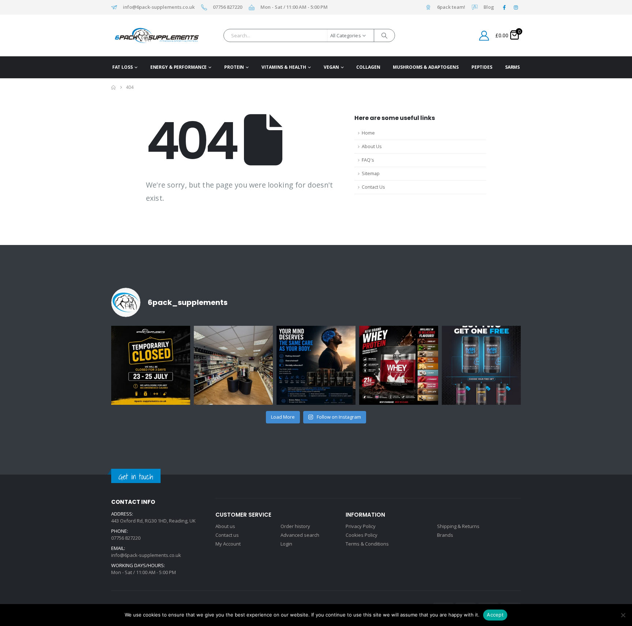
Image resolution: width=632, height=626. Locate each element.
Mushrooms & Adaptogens (425, 67)
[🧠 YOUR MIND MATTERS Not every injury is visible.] (316, 365)
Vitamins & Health (284, 67)
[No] (623, 615)
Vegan (331, 67)
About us (225, 526)
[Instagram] (515, 7)
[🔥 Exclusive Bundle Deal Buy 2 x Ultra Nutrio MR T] (481, 365)
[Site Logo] (145, 35)
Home (368, 133)
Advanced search (300, 535)
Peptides (481, 67)
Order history (295, 526)
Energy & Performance (178, 67)
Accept (495, 615)
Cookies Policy (361, 535)
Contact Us (373, 187)
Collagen (368, 67)
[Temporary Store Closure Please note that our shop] (150, 365)
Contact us (227, 535)
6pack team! (451, 7)
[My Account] (484, 36)
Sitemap (371, 173)
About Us (372, 146)
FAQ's (368, 160)
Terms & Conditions (367, 543)
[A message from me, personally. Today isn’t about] (233, 365)
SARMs (512, 67)
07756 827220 (227, 7)
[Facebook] (504, 7)
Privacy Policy (361, 526)
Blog (489, 7)
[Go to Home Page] (113, 87)
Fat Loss (122, 67)
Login (286, 543)
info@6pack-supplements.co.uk (159, 7)
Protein (234, 67)
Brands (445, 535)
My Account (228, 543)
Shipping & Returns (458, 526)
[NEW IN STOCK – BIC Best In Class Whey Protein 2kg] (398, 365)
